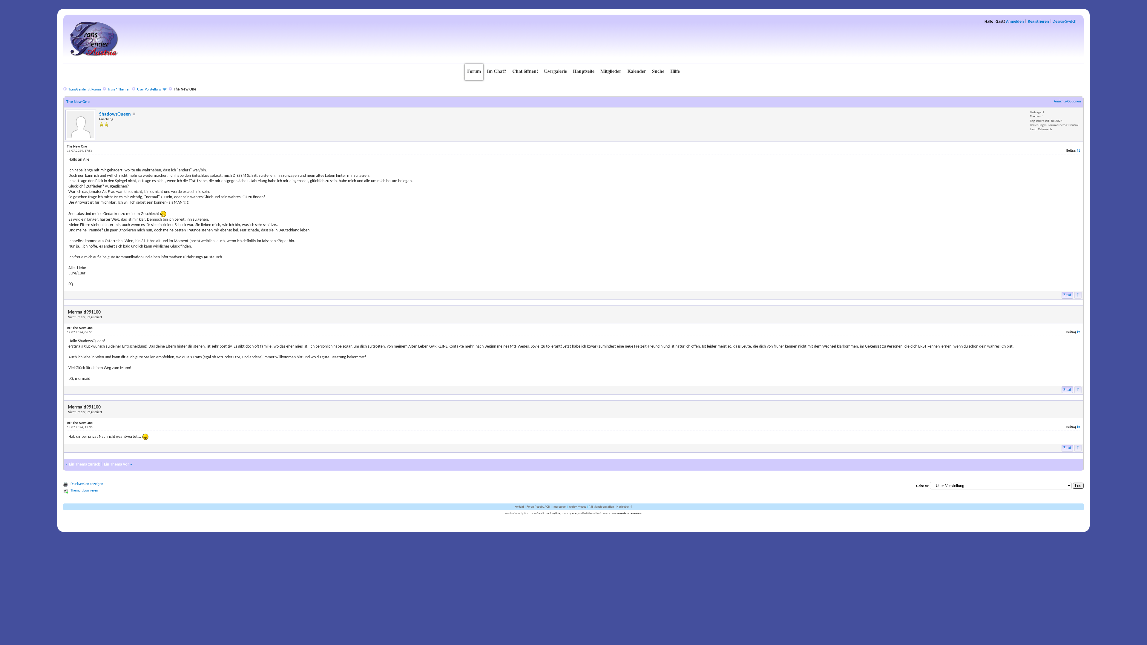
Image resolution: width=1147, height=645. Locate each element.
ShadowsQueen (115, 114)
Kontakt (519, 507)
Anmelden (1015, 21)
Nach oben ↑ (625, 507)
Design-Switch (1064, 21)
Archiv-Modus (577, 507)
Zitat (1067, 295)
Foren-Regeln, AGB (538, 507)
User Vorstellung (149, 89)
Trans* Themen (119, 89)
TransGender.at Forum (84, 89)
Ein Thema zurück (84, 464)
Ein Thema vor (116, 464)
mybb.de (556, 513)
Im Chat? (496, 70)
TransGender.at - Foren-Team (628, 513)
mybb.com (544, 513)
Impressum (559, 507)
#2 (1078, 332)
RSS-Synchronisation (601, 507)
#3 (1078, 427)
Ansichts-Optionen (1067, 101)
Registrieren (1038, 21)
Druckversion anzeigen (86, 484)
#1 (1078, 151)
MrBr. (574, 513)
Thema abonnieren (84, 490)
